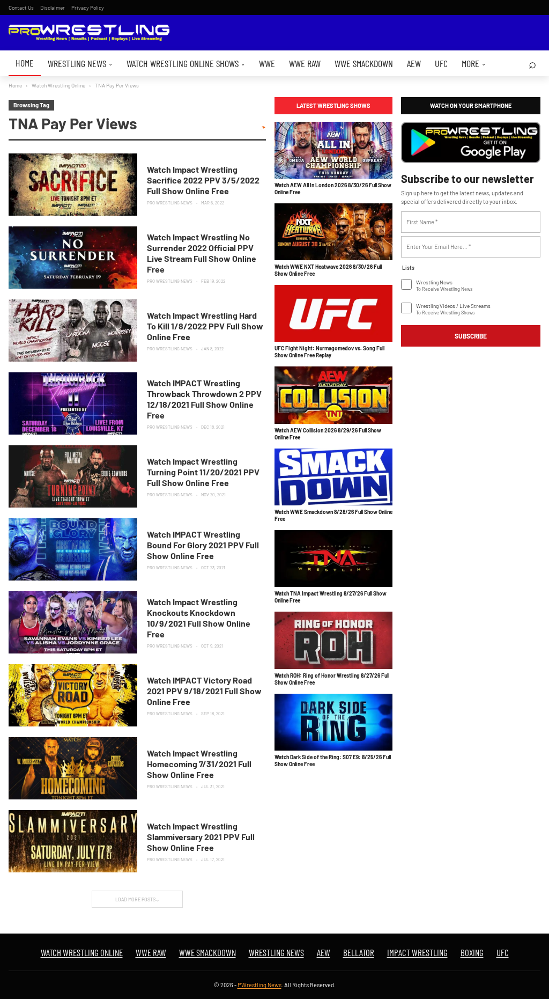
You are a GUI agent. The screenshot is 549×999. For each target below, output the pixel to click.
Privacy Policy (87, 7)
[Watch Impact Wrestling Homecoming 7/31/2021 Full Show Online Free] (73, 768)
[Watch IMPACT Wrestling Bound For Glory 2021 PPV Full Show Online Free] (73, 549)
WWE (267, 63)
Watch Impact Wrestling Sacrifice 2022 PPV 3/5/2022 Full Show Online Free (203, 180)
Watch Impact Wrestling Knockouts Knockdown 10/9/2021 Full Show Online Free (198, 618)
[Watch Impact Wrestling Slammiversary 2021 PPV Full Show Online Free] (73, 841)
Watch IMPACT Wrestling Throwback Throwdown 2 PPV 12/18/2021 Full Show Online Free (204, 399)
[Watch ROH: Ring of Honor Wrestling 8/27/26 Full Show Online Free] (333, 640)
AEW (414, 63)
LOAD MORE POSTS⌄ (137, 899)
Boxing (472, 952)
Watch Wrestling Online (58, 85)
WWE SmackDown (364, 63)
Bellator (358, 952)
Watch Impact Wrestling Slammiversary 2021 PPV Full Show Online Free (201, 837)
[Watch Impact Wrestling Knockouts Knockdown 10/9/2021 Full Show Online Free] (73, 622)
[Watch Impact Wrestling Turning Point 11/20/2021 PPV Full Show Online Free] (73, 476)
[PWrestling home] (89, 33)
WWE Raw (305, 63)
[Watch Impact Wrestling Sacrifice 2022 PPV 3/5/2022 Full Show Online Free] (73, 184)
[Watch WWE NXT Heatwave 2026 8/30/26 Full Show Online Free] (333, 231)
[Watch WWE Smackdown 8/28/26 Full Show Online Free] (333, 477)
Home (25, 63)
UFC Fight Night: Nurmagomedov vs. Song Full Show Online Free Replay (329, 351)
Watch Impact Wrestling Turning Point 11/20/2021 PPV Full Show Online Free (203, 472)
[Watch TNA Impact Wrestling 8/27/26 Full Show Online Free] (333, 558)
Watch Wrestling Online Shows (186, 63)
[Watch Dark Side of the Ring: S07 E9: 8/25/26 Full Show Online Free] (333, 722)
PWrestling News (259, 984)
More (474, 63)
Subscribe (471, 336)
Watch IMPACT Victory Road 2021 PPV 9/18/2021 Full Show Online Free (204, 691)
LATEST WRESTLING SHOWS (333, 105)
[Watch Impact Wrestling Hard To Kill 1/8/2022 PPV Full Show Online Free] (73, 330)
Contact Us (21, 7)
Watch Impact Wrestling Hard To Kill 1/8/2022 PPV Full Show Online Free (205, 326)
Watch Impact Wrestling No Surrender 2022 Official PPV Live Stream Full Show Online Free (201, 253)
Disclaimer (52, 7)
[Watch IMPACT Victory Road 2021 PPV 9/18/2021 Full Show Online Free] (73, 695)
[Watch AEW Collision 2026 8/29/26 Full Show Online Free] (333, 394)
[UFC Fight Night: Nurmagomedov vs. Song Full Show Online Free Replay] (333, 313)
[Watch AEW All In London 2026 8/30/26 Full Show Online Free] (333, 150)
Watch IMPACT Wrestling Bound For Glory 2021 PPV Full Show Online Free (203, 545)
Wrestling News (80, 63)
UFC (441, 63)
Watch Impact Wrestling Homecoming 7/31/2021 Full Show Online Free (199, 764)
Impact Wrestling (417, 952)
